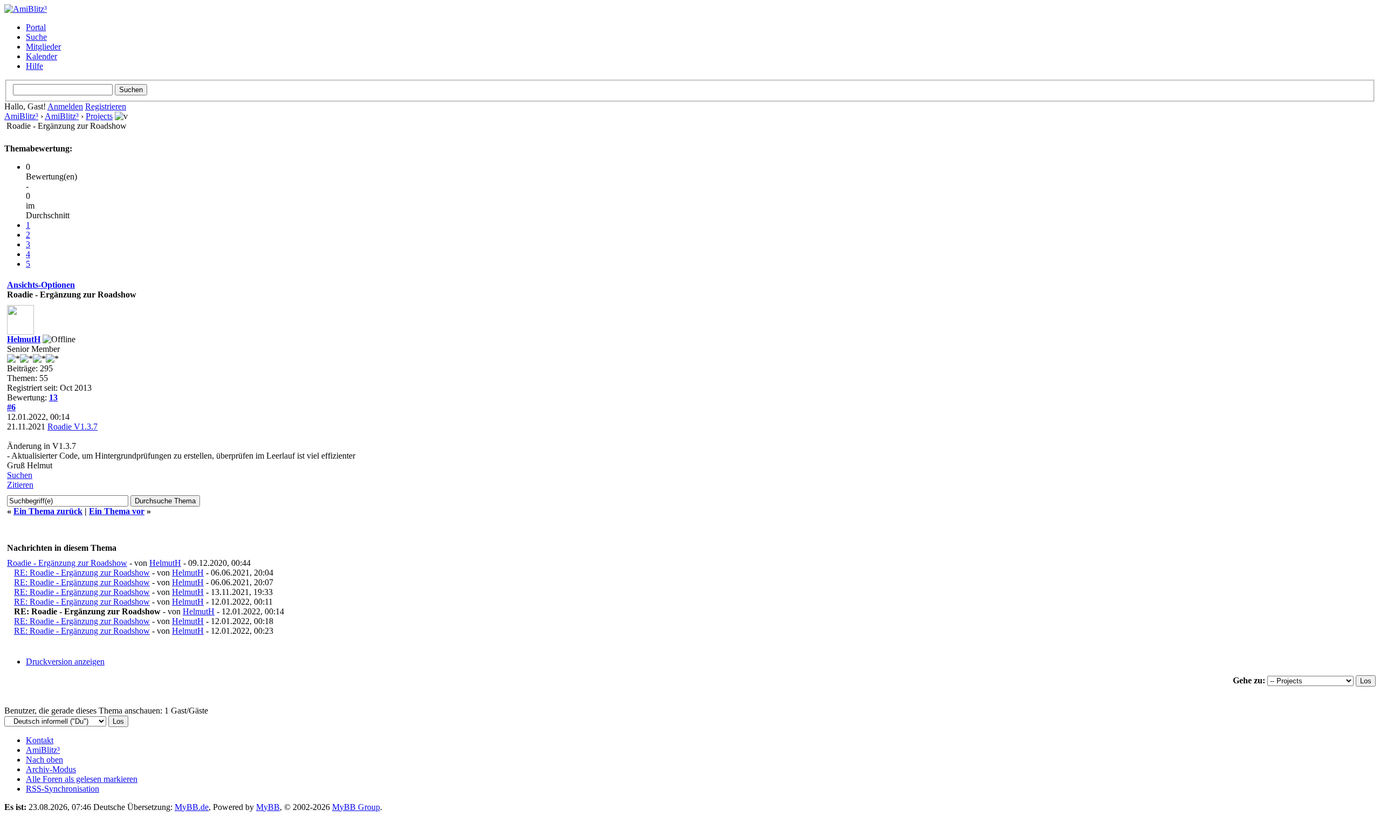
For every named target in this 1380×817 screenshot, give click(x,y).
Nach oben (44, 759)
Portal (36, 27)
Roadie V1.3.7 (72, 426)
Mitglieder (43, 46)
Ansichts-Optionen (41, 284)
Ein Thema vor (116, 511)
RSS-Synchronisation (62, 788)
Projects (99, 116)
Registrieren (105, 106)
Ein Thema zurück (47, 511)
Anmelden (65, 106)
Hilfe (34, 66)
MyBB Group (356, 807)
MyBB (268, 807)
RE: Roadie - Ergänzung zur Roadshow (82, 572)
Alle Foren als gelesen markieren (81, 779)
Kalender (41, 56)
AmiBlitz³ (21, 116)
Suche (36, 36)
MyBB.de (192, 807)
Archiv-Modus (51, 769)
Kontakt (39, 740)
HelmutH (23, 339)
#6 (11, 407)
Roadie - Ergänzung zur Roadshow (67, 562)
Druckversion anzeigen (65, 661)
